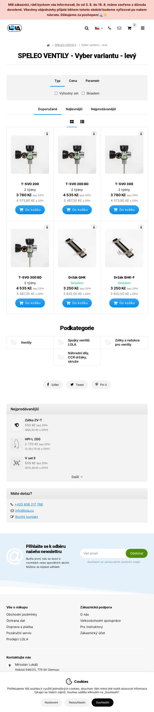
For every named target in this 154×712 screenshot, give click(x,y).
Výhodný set (68, 93)
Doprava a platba (19, 627)
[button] (30, 209)
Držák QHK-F (124, 277)
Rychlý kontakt (26, 517)
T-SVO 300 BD (30, 277)
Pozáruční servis (18, 633)
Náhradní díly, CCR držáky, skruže (78, 357)
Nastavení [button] (51, 702)
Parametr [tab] (92, 81)
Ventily (26, 342)
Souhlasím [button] (102, 702)
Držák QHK (77, 277)
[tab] (72, 121)
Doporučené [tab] (47, 109)
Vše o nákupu (17, 607)
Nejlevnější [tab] (74, 109)
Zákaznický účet (92, 633)
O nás (84, 614)
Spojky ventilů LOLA (79, 342)
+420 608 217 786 (29, 504)
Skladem (92, 93)
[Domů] (14, 28)
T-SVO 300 (124, 184)
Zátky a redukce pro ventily (127, 342)
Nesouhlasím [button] (77, 702)
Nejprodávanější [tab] (103, 109)
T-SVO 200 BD (77, 184)
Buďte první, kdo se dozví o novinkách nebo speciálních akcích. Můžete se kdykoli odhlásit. (48, 563)
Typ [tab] (57, 81)
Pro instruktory (91, 627)
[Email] (119, 28)
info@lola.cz (24, 511)
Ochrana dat (15, 621)
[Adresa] (9, 665)
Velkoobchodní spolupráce (100, 621)
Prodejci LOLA (17, 639)
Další (75, 477)
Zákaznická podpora (96, 607)
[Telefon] (109, 28)
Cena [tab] (73, 81)
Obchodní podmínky (21, 614)
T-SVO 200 (30, 184)
